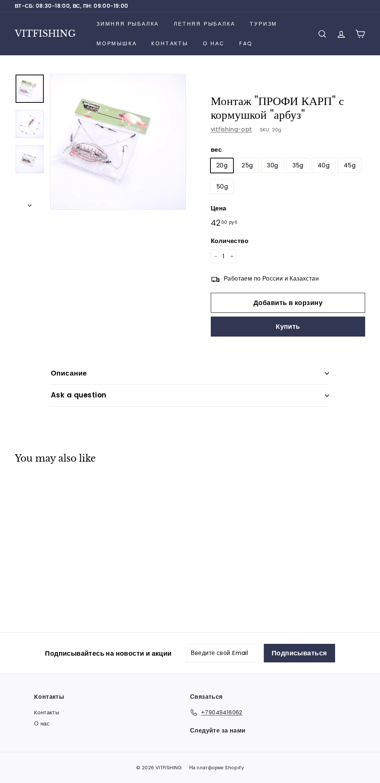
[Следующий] (30, 203)
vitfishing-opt (231, 129)
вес (216, 149)
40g (324, 165)
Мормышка (116, 43)
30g (272, 165)
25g (247, 165)
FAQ (246, 43)
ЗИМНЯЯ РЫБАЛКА (127, 23)
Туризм (263, 23)
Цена (218, 208)
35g (298, 165)
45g (350, 165)
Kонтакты (169, 43)
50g (222, 186)
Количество (229, 240)
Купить (288, 326)
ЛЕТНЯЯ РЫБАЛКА (204, 23)
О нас (214, 43)
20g (221, 165)
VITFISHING (45, 33)
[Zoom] (118, 141)
